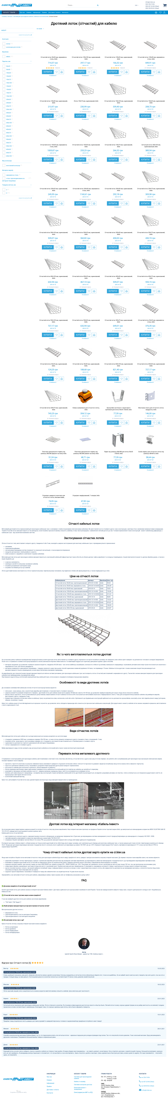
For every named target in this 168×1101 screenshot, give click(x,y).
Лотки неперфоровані (12, 932)
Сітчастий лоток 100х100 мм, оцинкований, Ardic (20, 1002)
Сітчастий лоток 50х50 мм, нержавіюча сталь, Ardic (21, 1032)
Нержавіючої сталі (11, 913)
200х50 (8, 103)
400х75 (8, 132)
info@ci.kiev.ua (147, 1090)
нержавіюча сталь (12, 175)
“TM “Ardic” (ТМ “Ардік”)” (13, 902)
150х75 (8, 93)
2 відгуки (57, 68)
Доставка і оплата (54, 12)
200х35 (8, 99)
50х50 (8, 69)
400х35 (8, 126)
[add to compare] (61, 72)
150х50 (8, 89)
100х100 (9, 83)
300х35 (8, 113)
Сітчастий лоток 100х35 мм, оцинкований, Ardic (19, 972)
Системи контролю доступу (83, 1084)
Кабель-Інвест (48, 890)
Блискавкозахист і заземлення (80, 1088)
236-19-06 (150, 4)
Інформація (36, 12)
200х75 (8, 106)
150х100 (9, 96)
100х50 (8, 76)
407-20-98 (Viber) (152, 6)
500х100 (9, 146)
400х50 (8, 129)
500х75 (8, 142)
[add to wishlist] (56, 72)
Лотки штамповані (11, 927)
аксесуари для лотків (13, 47)
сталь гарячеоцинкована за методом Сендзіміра (13, 180)
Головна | (4, 16)
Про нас (22, 12)
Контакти (65, 12)
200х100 (9, 109)
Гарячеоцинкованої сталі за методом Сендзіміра (21, 914)
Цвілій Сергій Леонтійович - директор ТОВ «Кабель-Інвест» (84, 954)
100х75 (8, 79)
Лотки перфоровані (11, 930)
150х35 (8, 86)
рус (136, 7)
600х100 (9, 156)
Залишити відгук (151, 68)
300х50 (8, 116)
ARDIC (8, 57)
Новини (28, 12)
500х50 (8, 139)
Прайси (44, 12)
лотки (8, 44)
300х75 (8, 119)
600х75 (8, 152)
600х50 (8, 149)
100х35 (8, 73)
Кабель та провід (79, 1081)
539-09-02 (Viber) (152, 8)
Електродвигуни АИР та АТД (83, 1092)
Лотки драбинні (10, 929)
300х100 (9, 123)
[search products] (98, 5)
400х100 (9, 136)
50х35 (8, 66)
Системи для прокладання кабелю (82, 1077)
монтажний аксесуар (13, 165)
